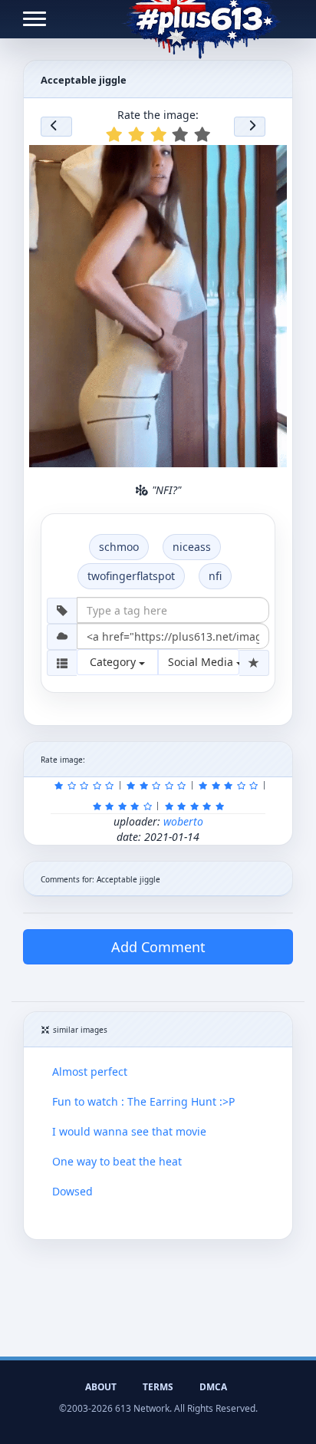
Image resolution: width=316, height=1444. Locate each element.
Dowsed (72, 1191)
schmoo (119, 546)
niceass (192, 546)
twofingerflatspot (131, 576)
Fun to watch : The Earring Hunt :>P (143, 1101)
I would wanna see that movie (129, 1131)
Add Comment (158, 947)
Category (114, 661)
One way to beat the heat (117, 1161)
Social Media (202, 661)
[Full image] (268, 161)
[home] (201, 19)
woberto (183, 821)
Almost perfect (89, 1071)
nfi (215, 576)
